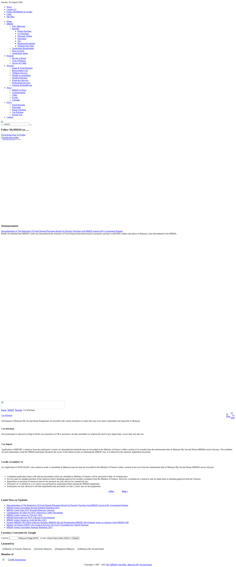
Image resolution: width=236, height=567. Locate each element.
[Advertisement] (12, 181)
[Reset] (31, 124)
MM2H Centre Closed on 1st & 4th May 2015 (27, 520)
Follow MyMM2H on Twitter (19, 12)
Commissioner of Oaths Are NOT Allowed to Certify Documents (35, 512)
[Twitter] (21, 135)
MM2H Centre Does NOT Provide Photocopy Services (30, 510)
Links (9, 14)
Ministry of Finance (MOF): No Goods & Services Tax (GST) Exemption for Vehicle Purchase (47, 525)
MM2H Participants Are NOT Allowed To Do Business (31, 517)
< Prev (111, 491)
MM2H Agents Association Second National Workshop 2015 (33, 508)
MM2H (11, 410)
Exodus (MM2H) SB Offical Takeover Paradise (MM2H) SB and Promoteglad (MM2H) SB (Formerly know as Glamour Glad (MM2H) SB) (68, 522)
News (9, 7)
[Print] (228, 416)
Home (3, 410)
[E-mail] (232, 418)
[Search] (2, 124)
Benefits (18, 410)
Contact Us (11, 9)
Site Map (10, 17)
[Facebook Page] (9, 135)
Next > (125, 491)
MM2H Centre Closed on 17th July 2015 (24, 515)
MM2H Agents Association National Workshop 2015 (29, 527)
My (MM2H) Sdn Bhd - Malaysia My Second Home (129, 564)
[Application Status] (10, 137)
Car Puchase (7, 415)
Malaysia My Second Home (8, 139)
